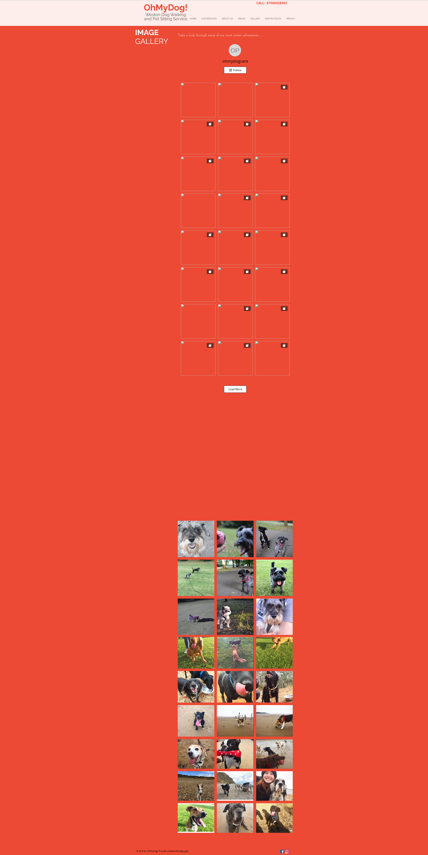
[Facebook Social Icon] (282, 851)
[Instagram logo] (287, 851)
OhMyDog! (166, 7)
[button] (196, 653)
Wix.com (184, 850)
